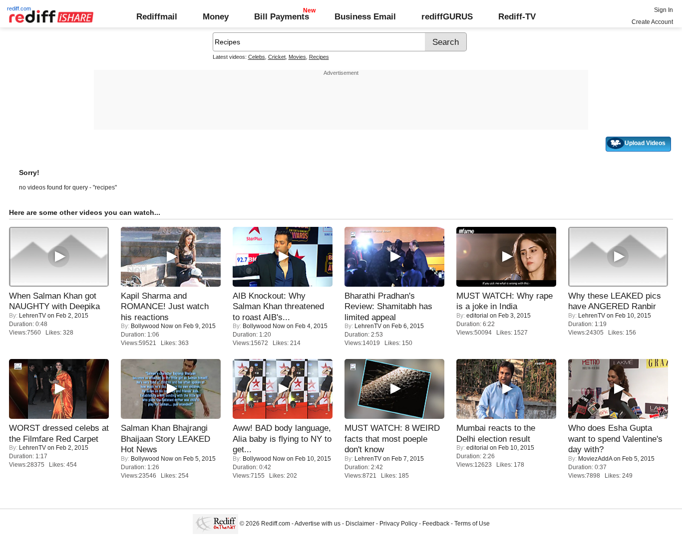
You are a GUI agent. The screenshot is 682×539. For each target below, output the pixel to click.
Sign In (663, 9)
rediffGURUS (447, 16)
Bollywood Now (152, 326)
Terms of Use (472, 523)
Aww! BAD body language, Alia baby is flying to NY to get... (282, 438)
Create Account (652, 21)
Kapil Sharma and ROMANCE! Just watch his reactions (165, 306)
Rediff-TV (517, 16)
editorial (477, 315)
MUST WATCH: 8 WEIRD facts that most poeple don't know (392, 438)
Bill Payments (281, 16)
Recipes (319, 57)
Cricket (277, 57)
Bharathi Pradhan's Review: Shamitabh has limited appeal (388, 306)
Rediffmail (156, 16)
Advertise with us (318, 523)
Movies (297, 57)
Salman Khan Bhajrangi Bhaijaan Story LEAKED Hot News (165, 438)
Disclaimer (359, 523)
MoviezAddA (595, 458)
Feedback (435, 523)
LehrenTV (32, 315)
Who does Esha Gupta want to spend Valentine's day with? (615, 438)
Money (216, 16)
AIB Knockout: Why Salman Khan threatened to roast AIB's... (278, 306)
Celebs (256, 57)
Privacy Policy (398, 523)
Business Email (365, 16)
